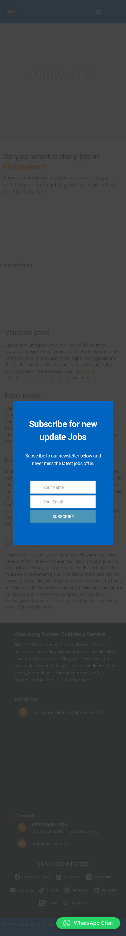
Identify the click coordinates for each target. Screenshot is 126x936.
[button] (88, 923)
